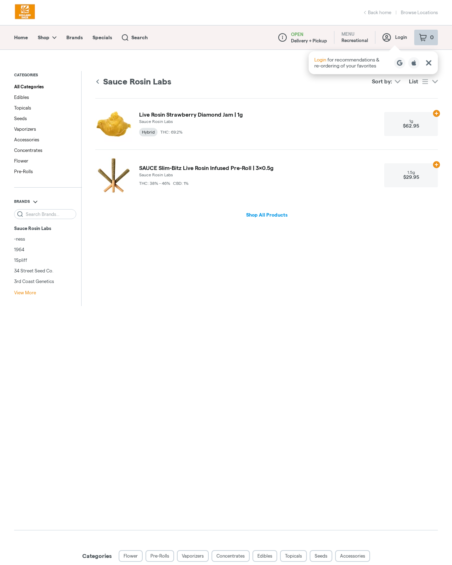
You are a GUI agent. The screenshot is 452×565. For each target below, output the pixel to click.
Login (401, 37)
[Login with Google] (399, 63)
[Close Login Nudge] (428, 62)
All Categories (29, 86)
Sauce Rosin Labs (32, 228)
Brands (74, 37)
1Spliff (20, 260)
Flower (21, 160)
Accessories (26, 139)
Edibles (21, 97)
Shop (43, 37)
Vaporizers (25, 128)
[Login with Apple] (414, 63)
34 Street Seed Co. (33, 270)
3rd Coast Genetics (34, 281)
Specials (102, 37)
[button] (373, 62)
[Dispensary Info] (282, 37)
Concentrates (28, 150)
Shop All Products (266, 215)
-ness (19, 238)
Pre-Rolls (23, 171)
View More (25, 292)
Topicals (22, 107)
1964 (19, 249)
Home (21, 37)
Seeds (20, 118)
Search (139, 37)
